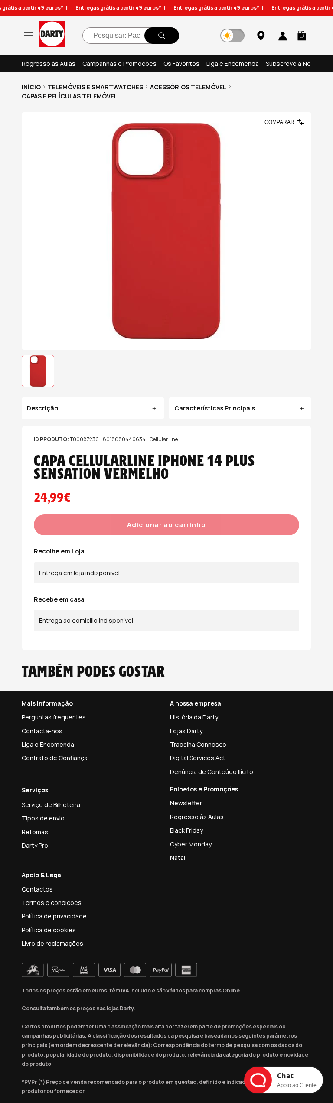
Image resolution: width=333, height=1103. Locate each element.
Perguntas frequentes (54, 717)
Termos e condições (52, 902)
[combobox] (130, 35)
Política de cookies (49, 930)
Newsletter (186, 803)
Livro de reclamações (52, 943)
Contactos (37, 889)
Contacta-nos (42, 731)
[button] (301, 35)
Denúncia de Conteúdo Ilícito (211, 772)
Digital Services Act (197, 758)
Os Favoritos (181, 63)
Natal (177, 857)
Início (31, 87)
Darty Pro (35, 845)
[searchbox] (130, 35)
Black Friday (186, 830)
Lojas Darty (186, 731)
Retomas (35, 832)
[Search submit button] (161, 35)
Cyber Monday (191, 844)
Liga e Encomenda (232, 63)
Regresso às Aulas (48, 63)
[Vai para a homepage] (52, 35)
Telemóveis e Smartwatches (95, 87)
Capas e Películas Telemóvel (70, 96)
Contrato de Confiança (55, 758)
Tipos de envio (43, 818)
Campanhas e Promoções (119, 63)
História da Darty (194, 717)
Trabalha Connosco (198, 744)
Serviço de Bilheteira (51, 804)
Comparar (279, 122)
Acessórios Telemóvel (188, 87)
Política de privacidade (54, 916)
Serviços (35, 790)
